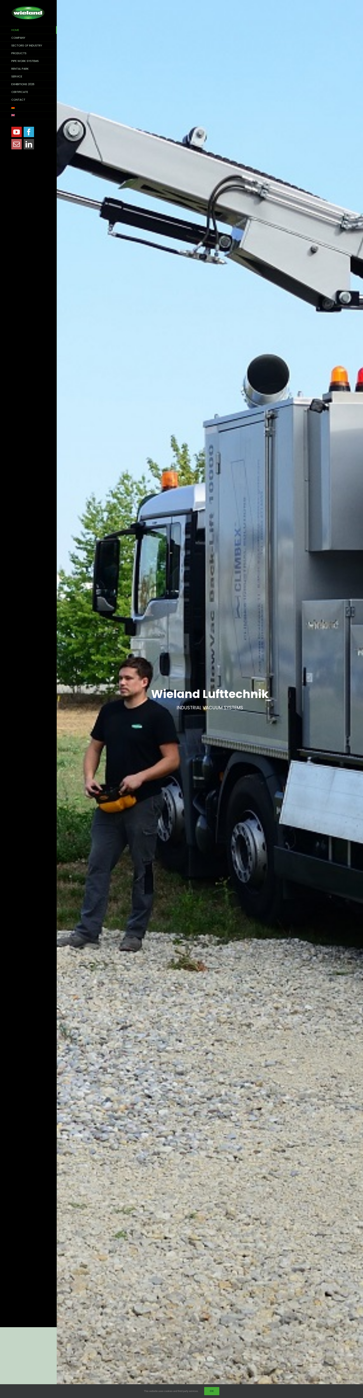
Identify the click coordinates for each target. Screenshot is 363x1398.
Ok (212, 1391)
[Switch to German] (28, 107)
